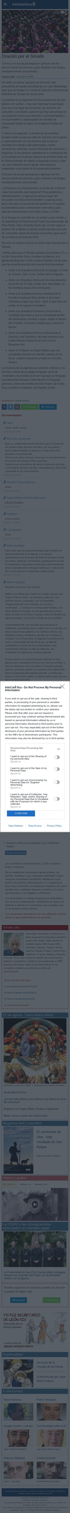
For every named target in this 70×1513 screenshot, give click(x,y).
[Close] (63, 687)
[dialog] (35, 756)
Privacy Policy (54, 825)
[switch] (57, 757)
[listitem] (35, 749)
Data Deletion (15, 825)
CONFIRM (21, 813)
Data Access (35, 825)
